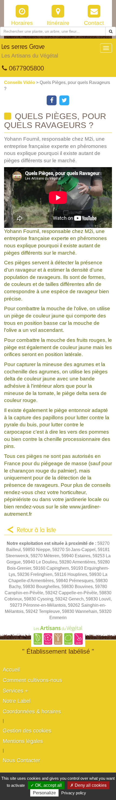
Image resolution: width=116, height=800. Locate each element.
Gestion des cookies (27, 731)
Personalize (44, 793)
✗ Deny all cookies (88, 785)
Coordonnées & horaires (32, 711)
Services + (15, 691)
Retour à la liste (36, 530)
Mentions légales (23, 741)
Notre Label (16, 701)
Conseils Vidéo (20, 82)
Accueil (11, 670)
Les (29, 51)
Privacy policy (73, 793)
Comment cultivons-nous (32, 680)
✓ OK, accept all (46, 785)
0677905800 (25, 68)
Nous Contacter (21, 760)
